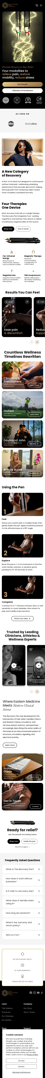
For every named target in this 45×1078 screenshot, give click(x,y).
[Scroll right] (37, 342)
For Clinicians (8, 1016)
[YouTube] (38, 993)
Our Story (28, 1008)
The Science (7, 1008)
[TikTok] (42, 993)
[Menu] (41, 5)
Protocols (6, 1012)
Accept (21, 1060)
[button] (22, 869)
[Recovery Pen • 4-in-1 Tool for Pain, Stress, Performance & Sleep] (11, 5)
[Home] (10, 993)
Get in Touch (29, 1012)
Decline (21, 1066)
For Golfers (7, 1020)
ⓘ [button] (29, 847)
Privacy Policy (32, 1054)
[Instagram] (34, 993)
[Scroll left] (31, 342)
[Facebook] (31, 993)
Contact (35, 806)
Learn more (34, 385)
